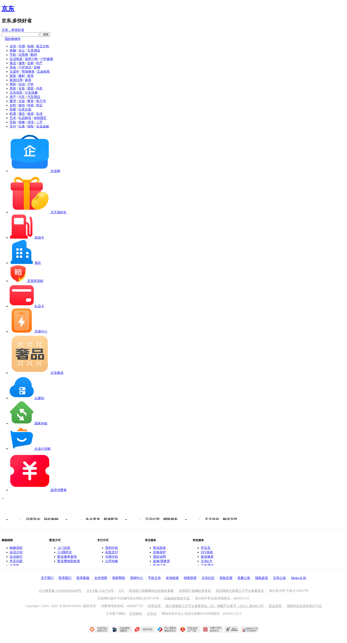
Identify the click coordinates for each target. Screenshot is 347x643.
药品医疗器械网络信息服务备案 (152, 590)
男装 (13, 88)
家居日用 (16, 80)
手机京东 (154, 578)
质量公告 (243, 578)
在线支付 (111, 552)
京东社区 (208, 578)
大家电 (14, 565)
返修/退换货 (161, 561)
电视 (30, 46)
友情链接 (172, 578)
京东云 (152, 613)
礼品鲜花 (24, 118)
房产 (13, 97)
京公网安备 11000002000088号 (60, 590)
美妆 (13, 67)
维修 (21, 122)
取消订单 (159, 565)
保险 (30, 126)
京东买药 (16, 92)
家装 (13, 75)
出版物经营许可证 (177, 598)
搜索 (44, 34)
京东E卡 (206, 561)
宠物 (37, 67)
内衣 (39, 88)
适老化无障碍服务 (232, 629)
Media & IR (298, 578)
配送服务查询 (67, 556)
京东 (8, 8)
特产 (39, 63)
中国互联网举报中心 (167, 629)
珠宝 (39, 105)
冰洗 (13, 46)
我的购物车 (13, 39)
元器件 (14, 71)
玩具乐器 (24, 109)
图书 (13, 101)
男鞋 (13, 84)
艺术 (13, 118)
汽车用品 (33, 97)
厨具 (28, 80)
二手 (39, 122)
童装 (30, 88)
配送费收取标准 (68, 561)
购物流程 (16, 547)
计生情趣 (31, 92)
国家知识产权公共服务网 (249, 629)
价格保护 (159, 552)
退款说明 (159, 556)
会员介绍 (16, 552)
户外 (30, 84)
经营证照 (154, 606)
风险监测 (225, 578)
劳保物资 (28, 71)
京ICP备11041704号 (100, 590)
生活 (39, 113)
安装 (13, 122)
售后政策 (159, 547)
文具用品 (33, 50)
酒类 (21, 63)
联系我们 (65, 578)
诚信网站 (144, 629)
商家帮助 (118, 578)
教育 (30, 101)
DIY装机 (207, 552)
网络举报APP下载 (189, 629)
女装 (21, 88)
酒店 (21, 113)
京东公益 (279, 578)
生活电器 (16, 59)
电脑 (13, 50)
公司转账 (111, 561)
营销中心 (136, 578)
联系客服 (83, 578)
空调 (21, 46)
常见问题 (16, 561)
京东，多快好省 (13, 30)
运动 (21, 84)
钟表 (30, 105)
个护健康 (46, 59)
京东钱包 (136, 613)
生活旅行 (16, 556)
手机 (13, 54)
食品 (13, 63)
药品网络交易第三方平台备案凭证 (240, 590)
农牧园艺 (40, 118)
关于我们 (47, 578)
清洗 (30, 122)
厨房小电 (31, 59)
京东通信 (207, 565)
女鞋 (13, 105)
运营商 (23, 54)
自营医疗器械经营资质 (195, 590)
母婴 (13, 109)
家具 (30, 75)
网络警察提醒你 (121, 629)
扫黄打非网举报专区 (212, 629)
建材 (21, 75)
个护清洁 (24, 67)
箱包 (21, 105)
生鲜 (30, 63)
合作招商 (100, 578)
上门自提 (63, 547)
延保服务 (207, 556)
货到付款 (111, 547)
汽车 (21, 97)
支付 (13, 126)
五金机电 (43, 71)
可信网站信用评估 (99, 629)
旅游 (30, 113)
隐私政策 (261, 578)
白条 (21, 126)
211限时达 (64, 552)
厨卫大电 (42, 46)
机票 (13, 113)
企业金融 (42, 126)
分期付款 (111, 556)
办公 (21, 50)
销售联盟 (190, 578)
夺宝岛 (205, 547)
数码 (34, 54)
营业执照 (275, 606)
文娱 (21, 101)
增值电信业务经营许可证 (304, 606)
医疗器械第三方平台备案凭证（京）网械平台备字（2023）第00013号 (215, 606)
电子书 (41, 101)
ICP (122, 590)
